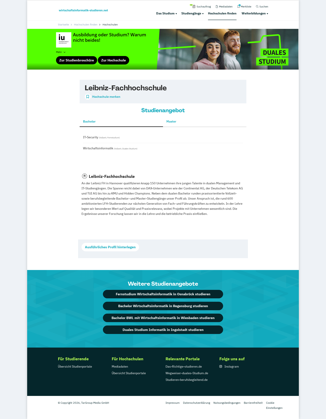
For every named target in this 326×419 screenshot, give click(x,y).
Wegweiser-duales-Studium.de (187, 373)
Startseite (63, 24)
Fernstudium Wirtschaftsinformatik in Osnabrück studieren (163, 294)
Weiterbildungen (254, 13)
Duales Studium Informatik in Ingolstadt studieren (163, 329)
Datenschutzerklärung (196, 402)
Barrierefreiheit (253, 402)
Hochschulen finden (222, 13)
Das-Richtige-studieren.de (184, 366)
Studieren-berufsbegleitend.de (187, 380)
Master (171, 121)
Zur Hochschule (113, 60)
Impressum (173, 402)
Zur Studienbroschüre (76, 60)
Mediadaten (120, 366)
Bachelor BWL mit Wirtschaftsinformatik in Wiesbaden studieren (163, 317)
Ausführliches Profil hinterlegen (110, 247)
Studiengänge (191, 13)
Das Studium (165, 13)
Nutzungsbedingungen (226, 402)
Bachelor (89, 121)
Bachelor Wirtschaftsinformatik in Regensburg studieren (163, 306)
